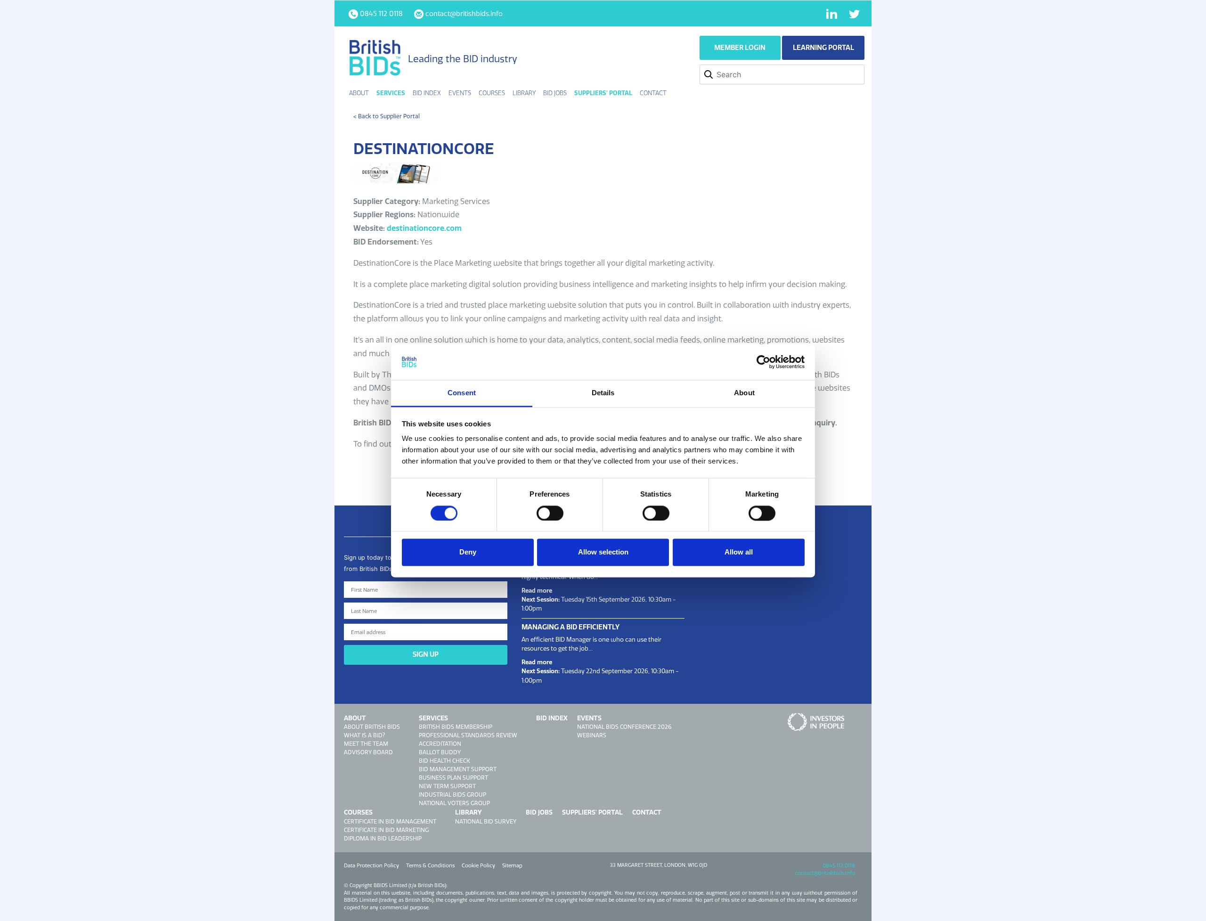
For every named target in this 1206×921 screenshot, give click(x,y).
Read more (537, 590)
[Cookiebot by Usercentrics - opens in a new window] (763, 362)
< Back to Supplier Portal (386, 116)
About (355, 718)
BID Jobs (555, 93)
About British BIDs (372, 726)
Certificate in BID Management (390, 821)
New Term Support (447, 786)
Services (433, 718)
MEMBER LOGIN (740, 47)
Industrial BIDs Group (452, 794)
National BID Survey (485, 821)
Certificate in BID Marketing (386, 829)
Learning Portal (823, 47)
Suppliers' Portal (603, 93)
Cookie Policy (478, 865)
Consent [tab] (462, 393)
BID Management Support (458, 769)
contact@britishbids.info (825, 873)
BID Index (427, 93)
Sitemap (512, 865)
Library (468, 812)
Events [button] (459, 93)
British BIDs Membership (455, 726)
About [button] (359, 93)
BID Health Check (444, 760)
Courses (358, 812)
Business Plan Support (453, 777)
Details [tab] (603, 393)
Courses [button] (492, 93)
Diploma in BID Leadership (383, 838)
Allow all (739, 552)
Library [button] (524, 93)
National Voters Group (454, 803)
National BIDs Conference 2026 (624, 726)
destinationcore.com (424, 228)
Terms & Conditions (430, 865)
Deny (467, 552)
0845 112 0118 (839, 865)
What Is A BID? (364, 735)
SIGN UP (426, 654)
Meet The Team (366, 743)
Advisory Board (368, 752)
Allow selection (603, 552)
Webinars (591, 735)
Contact (653, 93)
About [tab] (744, 393)
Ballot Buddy (440, 752)
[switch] (550, 513)
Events (589, 718)
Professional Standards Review (468, 735)
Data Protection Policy (371, 865)
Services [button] (390, 93)
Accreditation (440, 743)
